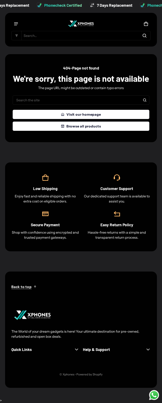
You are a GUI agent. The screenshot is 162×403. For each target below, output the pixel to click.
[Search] (144, 100)
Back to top (21, 287)
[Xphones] (81, 24)
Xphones (68, 374)
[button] (81, 35)
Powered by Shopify (89, 374)
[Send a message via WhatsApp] (154, 395)
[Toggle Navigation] (16, 23)
